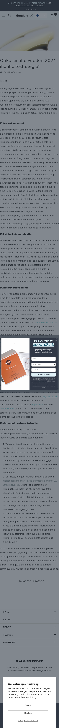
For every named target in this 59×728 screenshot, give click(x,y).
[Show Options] (54, 365)
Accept (28, 705)
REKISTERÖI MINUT (43, 374)
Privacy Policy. (29, 697)
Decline (28, 713)
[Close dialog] (56, 339)
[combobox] (43, 365)
